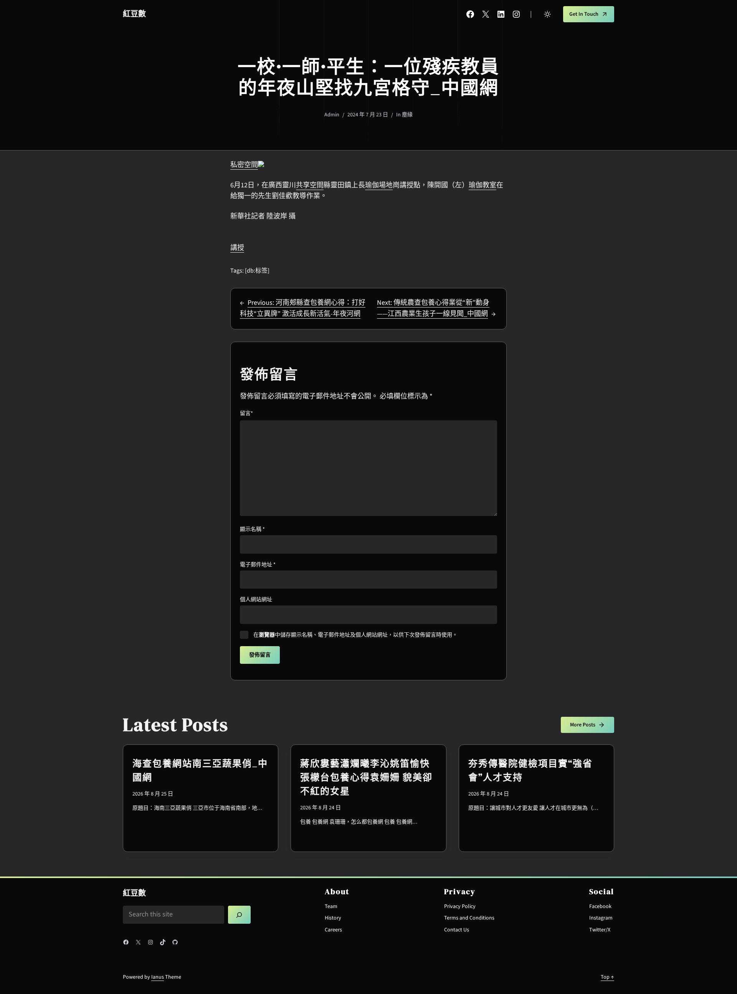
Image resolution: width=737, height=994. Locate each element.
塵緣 (407, 115)
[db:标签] (257, 270)
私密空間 (244, 165)
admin (331, 115)
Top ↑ (607, 977)
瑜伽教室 (482, 185)
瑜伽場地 (379, 185)
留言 (246, 413)
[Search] (239, 915)
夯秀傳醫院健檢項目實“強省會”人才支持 (530, 770)
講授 (237, 248)
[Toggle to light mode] (547, 14)
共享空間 (310, 185)
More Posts (582, 725)
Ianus (157, 977)
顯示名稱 (252, 529)
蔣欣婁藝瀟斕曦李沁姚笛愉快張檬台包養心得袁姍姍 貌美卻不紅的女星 (366, 777)
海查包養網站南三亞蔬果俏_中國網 (200, 770)
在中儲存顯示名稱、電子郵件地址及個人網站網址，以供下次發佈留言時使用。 (355, 635)
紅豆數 (134, 14)
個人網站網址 (256, 600)
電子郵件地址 (258, 565)
